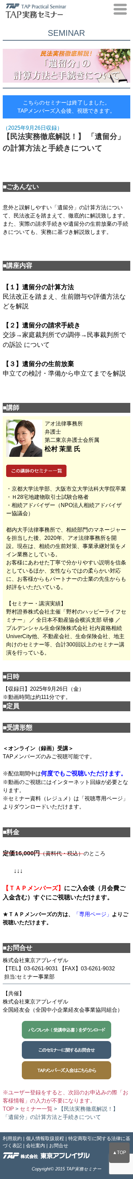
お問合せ (58, 1145)
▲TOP (119, 1152)
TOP (8, 1109)
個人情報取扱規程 (45, 1138)
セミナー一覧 (36, 1109)
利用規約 (12, 1138)
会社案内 (35, 1145)
